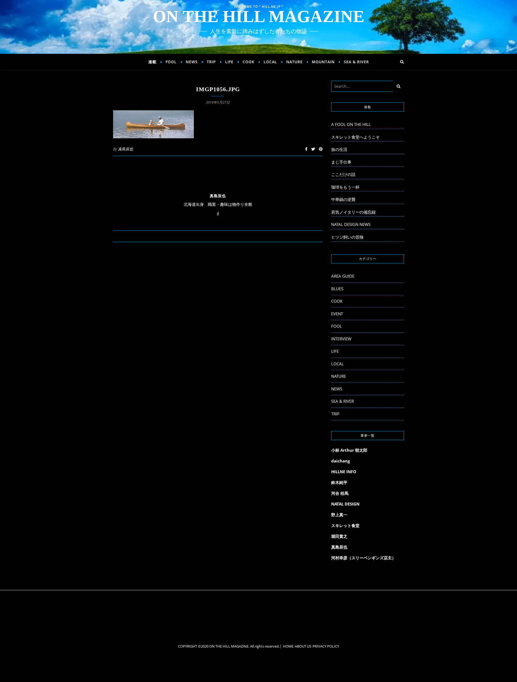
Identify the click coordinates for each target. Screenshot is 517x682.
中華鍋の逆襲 (343, 199)
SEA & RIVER (356, 61)
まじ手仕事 (341, 162)
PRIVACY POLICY (326, 646)
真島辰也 (125, 148)
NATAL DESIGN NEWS (351, 224)
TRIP (211, 61)
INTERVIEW (341, 338)
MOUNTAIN (323, 61)
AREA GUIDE (342, 276)
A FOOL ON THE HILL (351, 124)
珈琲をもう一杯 (345, 187)
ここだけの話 (343, 174)
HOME (288, 646)
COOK (248, 61)
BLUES (337, 288)
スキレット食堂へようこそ (355, 137)
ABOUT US (303, 646)
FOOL (171, 61)
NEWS (192, 61)
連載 (152, 61)
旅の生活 (339, 149)
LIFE (229, 61)
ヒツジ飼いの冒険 (347, 237)
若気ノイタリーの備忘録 (353, 212)
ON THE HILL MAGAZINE (258, 16)
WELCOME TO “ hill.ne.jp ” (258, 6)
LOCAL (270, 61)
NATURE (294, 61)
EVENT (337, 313)
